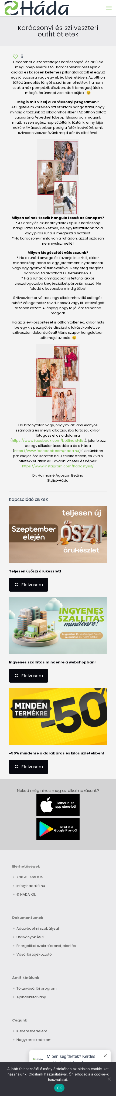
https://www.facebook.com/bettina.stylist (48, 440)
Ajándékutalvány (31, 997)
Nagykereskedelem (34, 1039)
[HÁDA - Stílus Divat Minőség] (37, 8)
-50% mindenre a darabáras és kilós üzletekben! (56, 753)
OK (59, 1088)
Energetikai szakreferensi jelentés (46, 945)
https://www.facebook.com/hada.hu (46, 450)
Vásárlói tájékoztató (34, 954)
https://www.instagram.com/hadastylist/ (58, 466)
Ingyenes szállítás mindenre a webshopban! (52, 662)
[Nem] (109, 1079)
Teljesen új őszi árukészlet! (35, 571)
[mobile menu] (108, 8)
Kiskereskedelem (31, 1031)
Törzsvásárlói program (36, 988)
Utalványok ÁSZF (30, 937)
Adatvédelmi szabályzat (37, 928)
